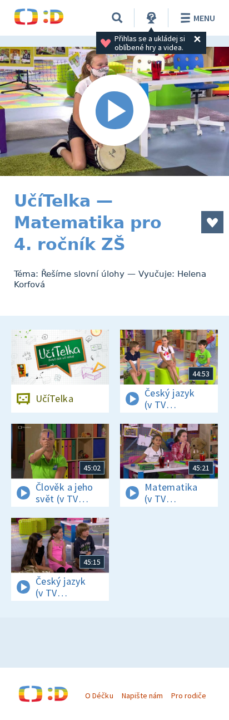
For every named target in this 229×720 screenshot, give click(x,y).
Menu (204, 17)
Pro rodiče (188, 695)
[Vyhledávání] (117, 18)
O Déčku (99, 695)
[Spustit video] (114, 111)
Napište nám (142, 695)
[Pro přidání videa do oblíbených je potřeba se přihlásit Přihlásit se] (212, 222)
